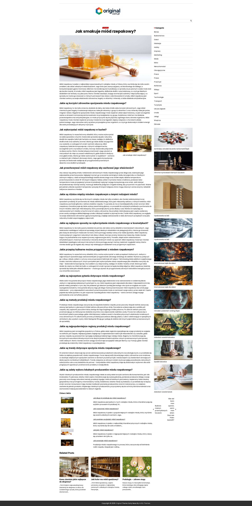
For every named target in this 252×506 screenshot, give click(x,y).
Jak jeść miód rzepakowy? (103, 430)
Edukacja (157, 43)
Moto (156, 63)
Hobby (156, 47)
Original (119, 503)
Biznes (156, 32)
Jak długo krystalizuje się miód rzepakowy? (109, 398)
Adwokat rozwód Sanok (163, 392)
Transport (158, 101)
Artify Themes (144, 503)
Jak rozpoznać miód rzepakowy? (106, 409)
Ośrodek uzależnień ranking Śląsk (167, 311)
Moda (156, 59)
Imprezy (157, 51)
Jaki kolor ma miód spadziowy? (104, 479)
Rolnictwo (158, 86)
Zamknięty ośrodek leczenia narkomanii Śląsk (171, 149)
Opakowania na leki (161, 216)
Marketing (158, 55)
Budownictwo (159, 36)
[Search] (191, 20)
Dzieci (156, 39)
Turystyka (158, 105)
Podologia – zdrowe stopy (134, 479)
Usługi (156, 116)
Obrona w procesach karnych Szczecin (169, 173)
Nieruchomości (160, 66)
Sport (156, 93)
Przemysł (157, 82)
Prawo (156, 78)
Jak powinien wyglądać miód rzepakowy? (109, 419)
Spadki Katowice (160, 362)
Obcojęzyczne (159, 70)
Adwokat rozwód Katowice (164, 337)
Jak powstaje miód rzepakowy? (105, 441)
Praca (156, 74)
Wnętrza (157, 120)
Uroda (156, 113)
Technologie (159, 97)
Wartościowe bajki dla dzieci (165, 263)
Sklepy (156, 89)
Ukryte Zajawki (159, 109)
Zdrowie (105, 27)
